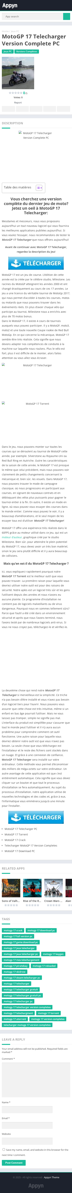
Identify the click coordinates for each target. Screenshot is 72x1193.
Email (6, 1118)
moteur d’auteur (12, 537)
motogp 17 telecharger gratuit (21, 989)
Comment (8, 1058)
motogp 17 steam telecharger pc (22, 977)
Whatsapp (63, 109)
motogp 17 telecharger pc (18, 1001)
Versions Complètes (26, 51)
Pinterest (36, 109)
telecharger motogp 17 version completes (27, 1025)
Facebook (8, 109)
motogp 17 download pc (41, 930)
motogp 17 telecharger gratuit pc (22, 995)
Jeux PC (15, 31)
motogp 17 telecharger (16, 983)
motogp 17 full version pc (18, 936)
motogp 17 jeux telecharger (19, 948)
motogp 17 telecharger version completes (27, 1007)
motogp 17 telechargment (18, 1013)
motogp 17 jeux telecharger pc (21, 954)
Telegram (49, 109)
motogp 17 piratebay (16, 965)
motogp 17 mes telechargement (21, 960)
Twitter (22, 109)
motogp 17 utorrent (15, 1019)
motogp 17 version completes (47, 1019)
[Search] (66, 16)
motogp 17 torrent (48, 1013)
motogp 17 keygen (53, 954)
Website (6, 1134)
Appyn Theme (51, 1177)
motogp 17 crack (13, 930)
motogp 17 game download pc (21, 942)
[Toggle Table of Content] (37, 188)
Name (6, 1102)
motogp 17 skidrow (14, 971)
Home (5, 31)
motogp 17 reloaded (44, 965)
